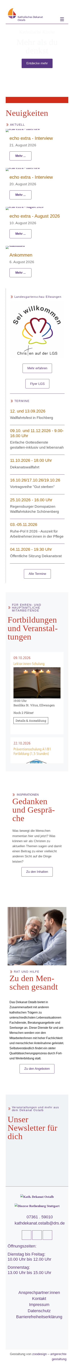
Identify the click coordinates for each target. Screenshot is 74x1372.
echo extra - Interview (31, 138)
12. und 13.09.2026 (27, 411)
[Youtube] (37, 1235)
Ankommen (20, 255)
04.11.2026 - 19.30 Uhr (31, 549)
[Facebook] (26, 1235)
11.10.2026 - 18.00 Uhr (31, 460)
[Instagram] (47, 1235)
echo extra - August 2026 (34, 216)
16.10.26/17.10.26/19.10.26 (35, 480)
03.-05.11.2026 (23, 524)
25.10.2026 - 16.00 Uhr (31, 500)
